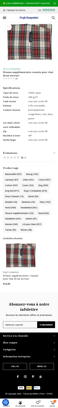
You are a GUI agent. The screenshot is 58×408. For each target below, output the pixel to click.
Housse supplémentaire (19, 213)
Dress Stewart (14, 196)
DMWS (35, 393)
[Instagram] (25, 376)
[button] (4, 18)
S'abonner (46, 324)
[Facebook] (18, 376)
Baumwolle (13, 174)
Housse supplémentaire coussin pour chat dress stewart (20, 277)
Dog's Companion (12, 68)
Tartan (10, 229)
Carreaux (11, 179)
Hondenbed (29, 207)
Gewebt (11, 202)
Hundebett (13, 218)
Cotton (11, 185)
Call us (15, 366)
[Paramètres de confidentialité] (5, 402)
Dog (43, 185)
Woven (26, 229)
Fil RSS (50, 393)
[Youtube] (40, 376)
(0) (16, 78)
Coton (44, 179)
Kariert (31, 218)
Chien (28, 179)
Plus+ (42, 393)
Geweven (28, 202)
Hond (10, 207)
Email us (41, 366)
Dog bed (12, 190)
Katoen (11, 224)
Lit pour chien (31, 224)
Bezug (32, 174)
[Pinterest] (33, 376)
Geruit (33, 196)
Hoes (45, 202)
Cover (28, 185)
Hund (43, 213)
